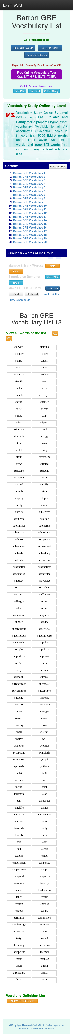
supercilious (19, 628)
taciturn (19, 780)
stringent (19, 477)
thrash (44, 965)
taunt (44, 841)
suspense (44, 697)
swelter (44, 731)
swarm (44, 718)
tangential (44, 800)
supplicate (44, 649)
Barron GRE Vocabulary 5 (29, 187)
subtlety (18, 580)
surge (44, 663)
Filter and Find (58, 166)
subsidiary (44, 553)
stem (44, 388)
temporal (19, 876)
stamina (44, 346)
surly (19, 670)
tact (44, 780)
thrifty (44, 972)
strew (19, 463)
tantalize (19, 814)
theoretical (44, 945)
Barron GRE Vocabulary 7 (29, 195)
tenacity (44, 883)
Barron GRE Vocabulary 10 (30, 205)
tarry (44, 835)
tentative (44, 903)
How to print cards (20, 299)
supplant (44, 642)
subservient (44, 546)
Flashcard (32, 294)
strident (44, 470)
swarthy (18, 725)
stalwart (18, 346)
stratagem (44, 456)
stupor (44, 498)
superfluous (19, 635)
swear (44, 725)
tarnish (19, 835)
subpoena (44, 539)
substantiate (44, 566)
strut (44, 477)
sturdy (19, 505)
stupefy (19, 498)
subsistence (44, 560)
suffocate (44, 594)
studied (19, 484)
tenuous (19, 910)
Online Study (51, 91)
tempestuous (19, 869)
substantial (19, 566)
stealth (19, 381)
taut (19, 848)
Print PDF (20, 91)
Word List (52, 288)
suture (18, 711)
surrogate (44, 683)
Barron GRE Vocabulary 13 (30, 216)
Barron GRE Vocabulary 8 (29, 198)
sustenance (44, 704)
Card (16, 294)
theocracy (18, 945)
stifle (19, 408)
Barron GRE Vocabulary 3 (29, 180)
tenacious (19, 883)
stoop (44, 450)
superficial (44, 628)
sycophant (19, 752)
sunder (19, 621)
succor (19, 587)
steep (44, 381)
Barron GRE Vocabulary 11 (29, 209)
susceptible (44, 690)
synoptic (44, 759)
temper (44, 855)
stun (44, 491)
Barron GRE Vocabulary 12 (30, 213)
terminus (44, 924)
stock (44, 429)
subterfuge (44, 573)
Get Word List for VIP (22, 1001)
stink (44, 415)
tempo (44, 869)
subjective (44, 511)
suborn (19, 539)
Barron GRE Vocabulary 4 (29, 184)
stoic (18, 443)
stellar (18, 388)
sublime (44, 518)
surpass (44, 676)
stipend (44, 422)
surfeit (19, 663)
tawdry (44, 848)
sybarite (44, 745)
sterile (18, 401)
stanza (18, 360)
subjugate (19, 518)
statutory (19, 374)
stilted (18, 415)
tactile (18, 786)
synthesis (19, 766)
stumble (18, 491)
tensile (44, 897)
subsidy (19, 560)
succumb (19, 594)
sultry (44, 608)
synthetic (44, 766)
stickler (44, 401)
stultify (44, 484)
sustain (19, 704)
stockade (19, 436)
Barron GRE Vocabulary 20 (30, 242)
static (19, 367)
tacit (44, 773)
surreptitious (19, 683)
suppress (44, 656)
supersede (18, 642)
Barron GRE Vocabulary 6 (29, 191)
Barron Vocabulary (37, 55)
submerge (44, 525)
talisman (19, 793)
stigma (44, 408)
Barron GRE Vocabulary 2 (29, 176)
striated (44, 463)
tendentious (44, 890)
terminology (19, 924)
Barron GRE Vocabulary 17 (30, 231)
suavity (19, 511)
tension (19, 903)
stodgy (44, 436)
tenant (18, 890)
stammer (19, 353)
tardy (44, 828)
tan (19, 800)
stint (18, 422)
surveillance (19, 690)
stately (44, 360)
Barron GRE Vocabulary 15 (30, 224)
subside (19, 553)
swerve (19, 738)
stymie (44, 505)
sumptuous (44, 615)
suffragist (19, 601)
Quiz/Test (35, 91)
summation (19, 615)
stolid (19, 450)
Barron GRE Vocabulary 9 (29, 202)
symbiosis (44, 752)
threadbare (19, 972)
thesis (19, 958)
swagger (44, 711)
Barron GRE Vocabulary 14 (30, 220)
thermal (44, 952)
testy (18, 938)
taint (44, 786)
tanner (44, 807)
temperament (19, 862)
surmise (44, 670)
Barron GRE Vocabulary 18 (30, 235)
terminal (19, 917)
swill (44, 738)
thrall (19, 965)
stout (19, 456)
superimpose (44, 635)
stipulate (19, 429)
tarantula (19, 828)
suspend (18, 697)
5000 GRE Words (23, 47)
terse (44, 931)
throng (44, 979)
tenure (44, 910)
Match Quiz (53, 277)
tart (19, 841)
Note (52, 265)
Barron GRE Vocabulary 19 (30, 238)
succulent (44, 587)
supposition (18, 656)
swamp (19, 718)
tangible (19, 807)
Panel (16, 271)
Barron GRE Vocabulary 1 (29, 173)
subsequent (19, 546)
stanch (44, 353)
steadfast (44, 374)
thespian (44, 958)
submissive (19, 532)
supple (19, 649)
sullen (19, 608)
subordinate (44, 532)
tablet (19, 773)
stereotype (44, 395)
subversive (44, 580)
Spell (16, 282)
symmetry (19, 759)
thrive (19, 979)
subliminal (19, 525)
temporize (44, 876)
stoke (44, 443)
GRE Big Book (50, 47)
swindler (19, 745)
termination (44, 917)
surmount (19, 676)
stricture (19, 470)
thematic (44, 938)
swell (19, 731)
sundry (44, 621)
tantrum (18, 821)
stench (19, 395)
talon (44, 793)
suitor (44, 601)
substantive (19, 573)
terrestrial (18, 931)
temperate (44, 862)
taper (44, 821)
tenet (19, 897)
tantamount (44, 814)
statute (44, 367)
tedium (19, 855)
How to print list (51, 294)
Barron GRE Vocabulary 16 (30, 227)
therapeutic (19, 952)
